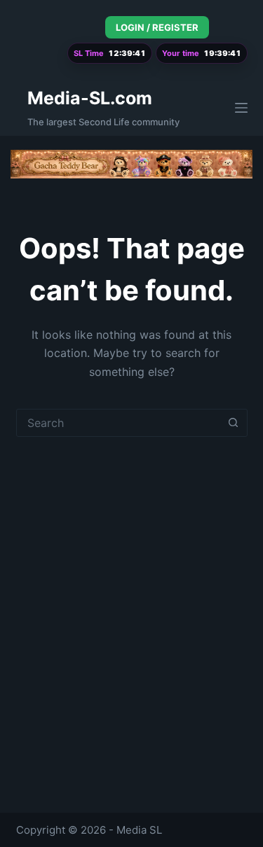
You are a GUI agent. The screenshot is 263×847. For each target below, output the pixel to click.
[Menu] (241, 108)
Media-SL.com (89, 98)
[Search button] (233, 423)
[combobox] (118, 423)
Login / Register (157, 27)
